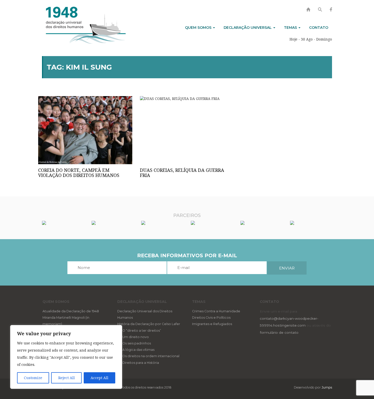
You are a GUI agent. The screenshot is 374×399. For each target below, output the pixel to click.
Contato (318, 27)
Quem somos (198, 27)
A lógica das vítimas (138, 350)
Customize (33, 377)
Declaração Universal (248, 27)
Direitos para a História (140, 363)
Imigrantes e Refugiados (212, 324)
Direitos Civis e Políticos (211, 317)
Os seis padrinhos (136, 343)
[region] (66, 357)
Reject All (66, 377)
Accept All (99, 377)
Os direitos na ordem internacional (150, 356)
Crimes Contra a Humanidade (216, 311)
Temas (291, 27)
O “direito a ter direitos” (141, 330)
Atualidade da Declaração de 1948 (70, 311)
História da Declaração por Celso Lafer (148, 324)
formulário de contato (279, 332)
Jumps (327, 387)
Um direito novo (135, 337)
